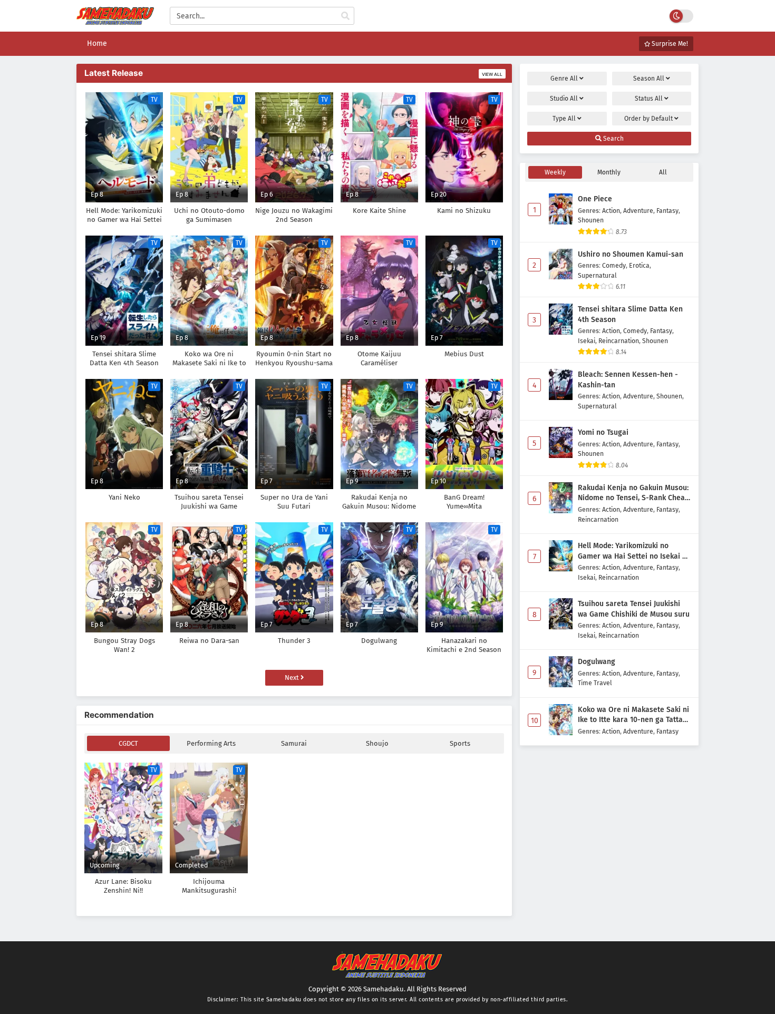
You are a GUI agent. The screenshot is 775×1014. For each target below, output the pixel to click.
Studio (564, 98)
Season (648, 78)
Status (649, 98)
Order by (648, 118)
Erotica (639, 265)
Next (293, 677)
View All (492, 74)
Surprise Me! (669, 43)
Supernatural (597, 275)
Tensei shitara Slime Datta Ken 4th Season (630, 314)
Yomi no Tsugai (603, 432)
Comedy (614, 265)
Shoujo (377, 743)
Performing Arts (211, 743)
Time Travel (595, 683)
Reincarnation (618, 341)
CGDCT (128, 743)
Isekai (586, 341)
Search (613, 138)
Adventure (638, 210)
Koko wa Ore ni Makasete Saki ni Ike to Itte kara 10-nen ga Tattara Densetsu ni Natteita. (634, 715)
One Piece (595, 198)
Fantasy (667, 210)
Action (611, 210)
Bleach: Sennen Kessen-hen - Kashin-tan (628, 379)
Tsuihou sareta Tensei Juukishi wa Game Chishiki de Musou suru (634, 609)
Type (564, 118)
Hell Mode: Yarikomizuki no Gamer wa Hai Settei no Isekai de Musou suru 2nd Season (634, 551)
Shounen (591, 220)
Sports (460, 743)
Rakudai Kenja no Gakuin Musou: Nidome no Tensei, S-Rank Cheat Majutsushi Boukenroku (633, 493)
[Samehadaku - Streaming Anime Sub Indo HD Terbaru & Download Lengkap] (115, 19)
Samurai (294, 743)
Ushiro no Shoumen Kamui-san (630, 254)
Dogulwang (596, 661)
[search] (345, 16)
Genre (564, 78)
